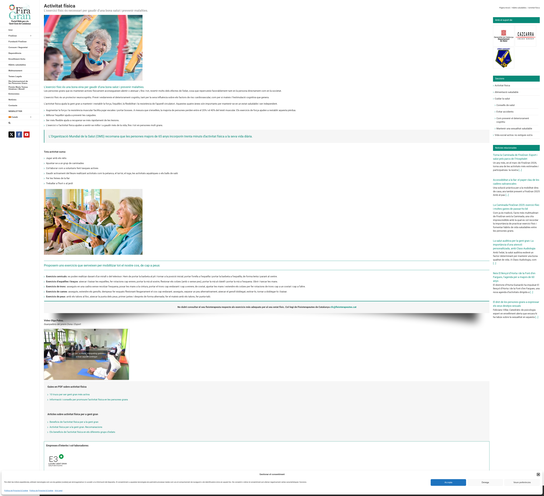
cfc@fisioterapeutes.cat (343, 307)
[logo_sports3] (56, 451)
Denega (485, 482)
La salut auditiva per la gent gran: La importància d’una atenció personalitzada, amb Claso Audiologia (514, 244)
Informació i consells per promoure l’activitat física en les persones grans (89, 399)
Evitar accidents (505, 111)
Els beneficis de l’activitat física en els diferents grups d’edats (82, 432)
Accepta (448, 482)
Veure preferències (522, 482)
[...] (520, 170)
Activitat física (502, 85)
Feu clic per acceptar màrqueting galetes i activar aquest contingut (86, 355)
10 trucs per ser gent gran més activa (70, 394)
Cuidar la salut (502, 98)
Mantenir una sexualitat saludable (514, 128)
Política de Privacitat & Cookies (16, 491)
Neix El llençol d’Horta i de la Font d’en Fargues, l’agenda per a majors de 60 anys (514, 277)
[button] (538, 474)
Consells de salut (505, 105)
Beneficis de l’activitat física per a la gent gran (74, 421)
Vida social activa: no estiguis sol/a (513, 135)
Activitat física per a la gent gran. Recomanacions (76, 427)
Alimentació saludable (506, 92)
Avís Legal (58, 491)
